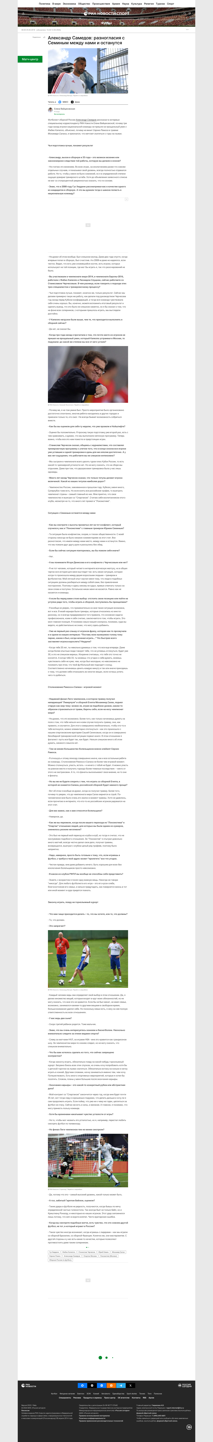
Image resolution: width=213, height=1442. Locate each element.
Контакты (136, 1398)
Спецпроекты (65, 1398)
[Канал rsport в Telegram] (121, 1385)
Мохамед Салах (118, 1252)
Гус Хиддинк (54, 1252)
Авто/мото (105, 1394)
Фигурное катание (67, 1394)
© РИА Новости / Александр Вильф (60, 95)
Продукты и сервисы (92, 1398)
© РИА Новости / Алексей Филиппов (60, 405)
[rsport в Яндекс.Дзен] (92, 1385)
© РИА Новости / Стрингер (57, 1189)
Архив (151, 1398)
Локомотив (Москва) (108, 1256)
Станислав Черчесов (87, 1252)
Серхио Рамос (55, 1256)
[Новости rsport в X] (130, 1385)
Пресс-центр (109, 1398)
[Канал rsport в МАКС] (82, 1385)
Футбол (54, 1394)
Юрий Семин (103, 1252)
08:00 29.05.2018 (28, 30)
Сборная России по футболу (60, 1260)
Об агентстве (123, 1398)
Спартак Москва (90, 1256)
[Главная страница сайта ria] (98, 13)
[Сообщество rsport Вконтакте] (101, 1385)
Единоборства (118, 1394)
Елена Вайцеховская (64, 108)
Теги (149, 1394)
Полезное (158, 1394)
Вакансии (25, 1410)
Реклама (77, 1398)
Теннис (142, 1394)
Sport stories (132, 1394)
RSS (144, 1398)
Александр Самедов (86, 119)
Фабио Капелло (68, 1252)
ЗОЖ (89, 1394)
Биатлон (80, 1394)
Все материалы (59, 114)
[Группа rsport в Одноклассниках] (111, 1385)
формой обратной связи (146, 1413)
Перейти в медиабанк (80, 95)
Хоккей (96, 1394)
